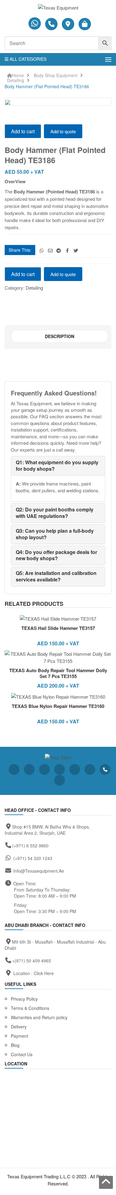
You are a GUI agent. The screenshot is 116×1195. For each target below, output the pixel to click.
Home (18, 75)
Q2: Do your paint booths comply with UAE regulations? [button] (54, 512)
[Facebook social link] (67, 250)
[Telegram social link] (59, 250)
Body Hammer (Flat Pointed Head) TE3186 (47, 86)
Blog (15, 1045)
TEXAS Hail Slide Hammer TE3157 (58, 628)
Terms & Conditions (30, 1008)
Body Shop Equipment (55, 75)
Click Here (44, 973)
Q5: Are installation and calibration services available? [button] (56, 576)
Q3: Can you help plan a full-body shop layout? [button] (55, 534)
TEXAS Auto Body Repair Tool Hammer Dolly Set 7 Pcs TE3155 (58, 673)
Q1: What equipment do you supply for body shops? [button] (57, 465)
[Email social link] (50, 250)
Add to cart (23, 131)
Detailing (15, 80)
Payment (19, 1036)
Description (59, 336)
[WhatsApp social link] (42, 250)
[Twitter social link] (76, 250)
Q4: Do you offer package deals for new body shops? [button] (56, 555)
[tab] (59, 336)
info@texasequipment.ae (38, 871)
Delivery (19, 1026)
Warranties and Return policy (39, 1017)
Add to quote (63, 131)
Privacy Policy (24, 999)
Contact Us (21, 1054)
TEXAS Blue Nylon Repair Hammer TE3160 (58, 706)
